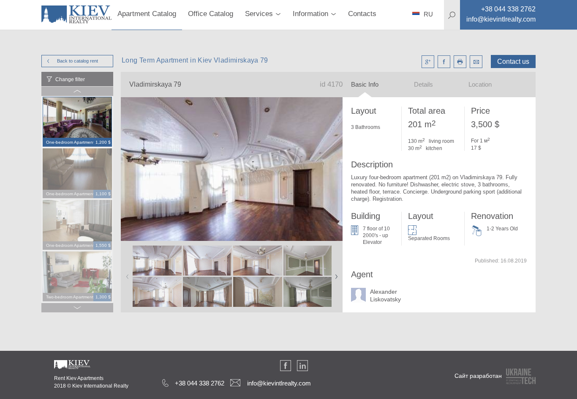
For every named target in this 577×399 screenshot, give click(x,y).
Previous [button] (125, 274)
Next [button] (334, 274)
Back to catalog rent (77, 60)
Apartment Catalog (146, 14)
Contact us (513, 61)
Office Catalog (210, 14)
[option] (77, 122)
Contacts (362, 14)
